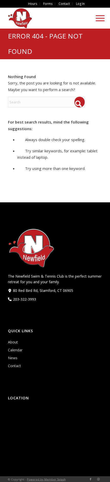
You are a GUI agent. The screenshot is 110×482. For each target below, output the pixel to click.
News (12, 357)
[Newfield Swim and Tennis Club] (45, 18)
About (13, 342)
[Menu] (98, 18)
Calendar (15, 350)
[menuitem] (33, 4)
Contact (14, 365)
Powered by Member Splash (46, 479)
